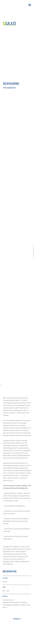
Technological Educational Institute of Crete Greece (16, 606)
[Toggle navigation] (30, 4)
